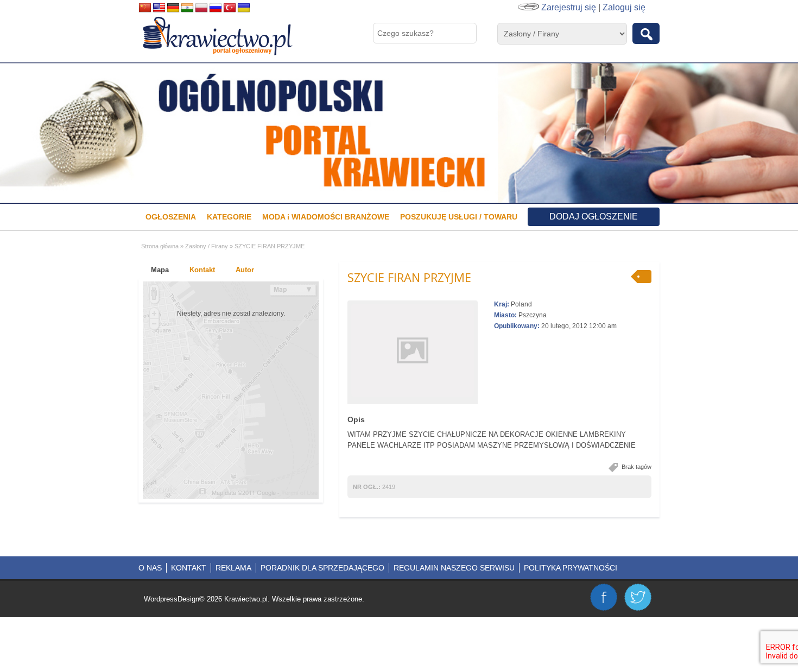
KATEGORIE (229, 216)
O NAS (150, 567)
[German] (173, 8)
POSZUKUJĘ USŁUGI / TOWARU (458, 216)
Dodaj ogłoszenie (593, 216)
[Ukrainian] (243, 8)
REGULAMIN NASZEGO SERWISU (454, 567)
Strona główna (160, 246)
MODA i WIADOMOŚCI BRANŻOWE (325, 216)
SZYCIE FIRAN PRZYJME (409, 277)
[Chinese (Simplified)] (144, 8)
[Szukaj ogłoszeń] (646, 33)
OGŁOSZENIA (170, 216)
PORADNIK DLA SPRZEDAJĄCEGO (322, 567)
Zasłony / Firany (206, 246)
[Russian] (215, 8)
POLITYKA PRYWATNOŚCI (570, 567)
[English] (159, 8)
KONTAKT (188, 567)
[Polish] (201, 8)
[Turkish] (229, 8)
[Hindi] (187, 8)
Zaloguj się (624, 7)
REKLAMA (233, 567)
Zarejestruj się (568, 7)
